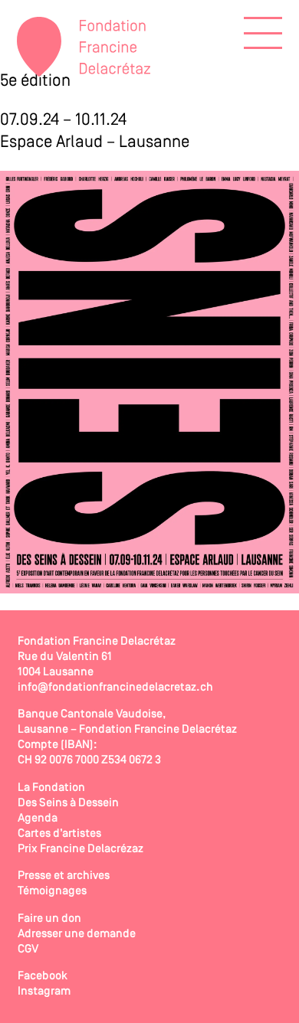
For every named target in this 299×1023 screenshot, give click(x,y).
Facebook (42, 976)
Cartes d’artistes (59, 834)
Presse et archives (64, 876)
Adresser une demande (77, 934)
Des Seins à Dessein (68, 803)
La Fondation (51, 788)
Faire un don (49, 919)
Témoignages (52, 891)
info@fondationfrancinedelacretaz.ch (115, 687)
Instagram (44, 991)
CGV (28, 949)
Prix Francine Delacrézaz (80, 849)
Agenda (38, 818)
